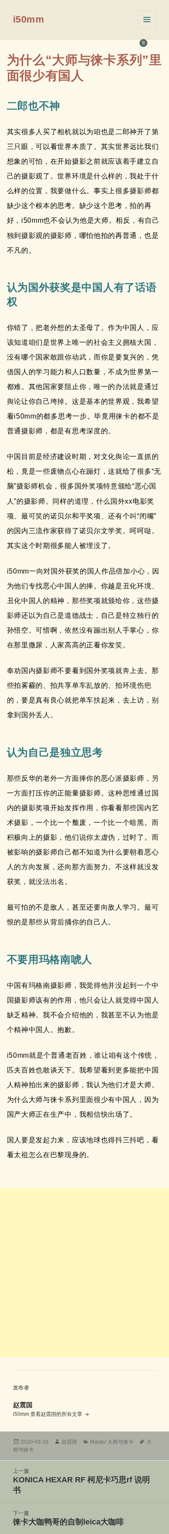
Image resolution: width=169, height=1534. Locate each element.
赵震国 (69, 1442)
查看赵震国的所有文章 (57, 1414)
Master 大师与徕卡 (111, 1442)
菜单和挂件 (147, 19)
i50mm (29, 19)
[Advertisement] (84, 1272)
